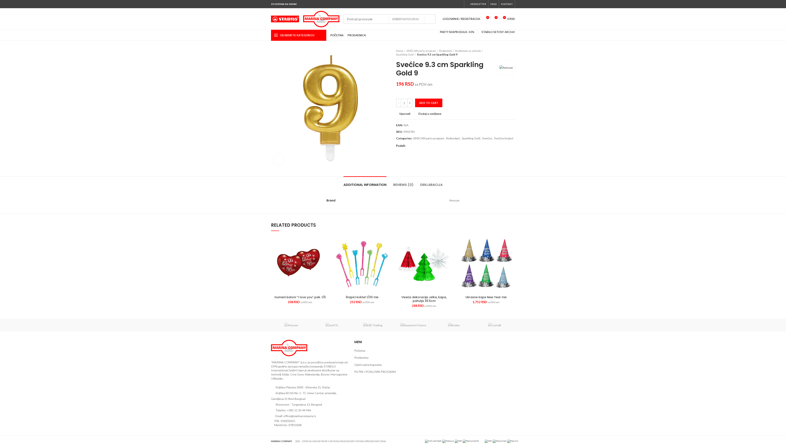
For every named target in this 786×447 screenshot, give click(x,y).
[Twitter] (445, 4)
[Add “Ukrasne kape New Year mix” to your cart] (512, 251)
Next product (513, 53)
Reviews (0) (403, 184)
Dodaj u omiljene (429, 113)
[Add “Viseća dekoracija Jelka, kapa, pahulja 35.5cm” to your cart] (450, 251)
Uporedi (404, 113)
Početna (359, 350)
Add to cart (428, 103)
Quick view (317, 262)
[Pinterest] (419, 146)
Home (399, 50)
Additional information (364, 184)
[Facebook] (440, 4)
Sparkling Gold (405, 54)
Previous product (505, 53)
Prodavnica (361, 357)
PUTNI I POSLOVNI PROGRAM (375, 371)
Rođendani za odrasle (468, 50)
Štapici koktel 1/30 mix (362, 297)
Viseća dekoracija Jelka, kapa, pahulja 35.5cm (424, 299)
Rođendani (445, 50)
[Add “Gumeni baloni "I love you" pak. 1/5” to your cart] (326, 251)
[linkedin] (423, 146)
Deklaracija (431, 184)
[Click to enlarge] (279, 160)
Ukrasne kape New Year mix (486, 297)
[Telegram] (428, 146)
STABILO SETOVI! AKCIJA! (498, 32)
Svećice (487, 138)
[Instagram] (450, 4)
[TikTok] (459, 4)
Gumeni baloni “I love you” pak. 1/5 (300, 297)
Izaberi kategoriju (405, 19)
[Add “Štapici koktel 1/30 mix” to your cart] (388, 251)
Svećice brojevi (503, 138)
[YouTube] (455, 4)
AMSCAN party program (421, 50)
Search (430, 19)
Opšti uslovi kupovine (368, 364)
